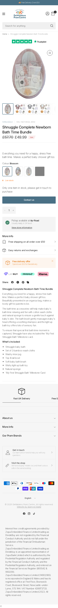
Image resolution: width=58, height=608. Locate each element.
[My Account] (47, 13)
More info (7, 426)
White (29, 171)
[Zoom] (50, 53)
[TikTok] (34, 513)
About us (7, 418)
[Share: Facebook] (12, 282)
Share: (5, 282)
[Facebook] (24, 513)
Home (4, 34)
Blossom (7, 171)
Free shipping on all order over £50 (27, 241)
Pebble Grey (39, 171)
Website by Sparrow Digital (29, 506)
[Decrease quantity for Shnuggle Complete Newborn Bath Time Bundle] (4, 210)
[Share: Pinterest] (23, 282)
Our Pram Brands (11, 435)
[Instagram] (29, 513)
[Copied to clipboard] (28, 282)
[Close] (52, 261)
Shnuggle (7, 122)
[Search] (52, 25)
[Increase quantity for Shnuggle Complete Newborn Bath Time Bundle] (13, 210)
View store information (22, 227)
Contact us (29, 200)
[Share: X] (18, 282)
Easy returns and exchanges (23, 250)
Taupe (18, 171)
